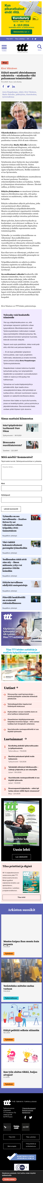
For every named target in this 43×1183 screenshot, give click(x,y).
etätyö (21, 92)
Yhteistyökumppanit (29, 1108)
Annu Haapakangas (10, 92)
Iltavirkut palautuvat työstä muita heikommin (21, 757)
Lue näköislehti (21, 857)
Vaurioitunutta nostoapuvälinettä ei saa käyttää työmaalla (23, 779)
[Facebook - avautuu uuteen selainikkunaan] (25, 1117)
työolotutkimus (8, 97)
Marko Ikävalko (8, 94)
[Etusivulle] (22, 47)
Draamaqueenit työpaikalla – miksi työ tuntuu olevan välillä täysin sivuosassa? (23, 789)
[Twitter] (35, 39)
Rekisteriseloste (27, 1110)
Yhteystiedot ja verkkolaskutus (31, 1145)
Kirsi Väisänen (30, 92)
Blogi (5, 63)
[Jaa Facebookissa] (3, 87)
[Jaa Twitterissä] (8, 87)
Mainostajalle (12, 1146)
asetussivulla (6, 1175)
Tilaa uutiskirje (20, 39)
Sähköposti (5, 495)
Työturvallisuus (11, 998)
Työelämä (9, 954)
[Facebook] (32, 39)
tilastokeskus (31, 94)
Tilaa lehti (9, 39)
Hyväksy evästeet (9, 1179)
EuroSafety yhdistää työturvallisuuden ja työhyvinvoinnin (23, 747)
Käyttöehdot (26, 1112)
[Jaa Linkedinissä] (13, 87)
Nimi (3, 483)
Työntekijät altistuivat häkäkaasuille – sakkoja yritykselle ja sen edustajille (23, 768)
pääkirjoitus (20, 94)
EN (28, 39)
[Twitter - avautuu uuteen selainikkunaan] (30, 1117)
